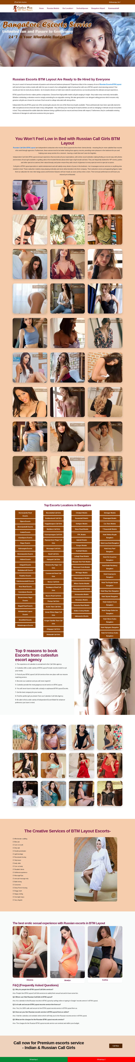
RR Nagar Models (81, 572)
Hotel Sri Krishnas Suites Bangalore (109, 634)
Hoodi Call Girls (53, 554)
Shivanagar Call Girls (53, 548)
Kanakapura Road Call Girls (53, 588)
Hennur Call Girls (53, 582)
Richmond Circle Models (81, 567)
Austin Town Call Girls (53, 606)
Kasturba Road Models (81, 605)
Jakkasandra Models (81, 616)
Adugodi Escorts (25, 565)
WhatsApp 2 (101, 1059)
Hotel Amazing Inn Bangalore (110, 575)
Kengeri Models (81, 545)
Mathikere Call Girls (53, 529)
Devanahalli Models (81, 518)
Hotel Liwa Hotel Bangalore (110, 543)
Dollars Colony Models (81, 611)
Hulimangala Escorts (25, 548)
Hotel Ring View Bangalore (110, 591)
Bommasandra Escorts (25, 554)
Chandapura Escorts (25, 537)
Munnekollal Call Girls (53, 513)
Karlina (105, 980)
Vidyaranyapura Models (82, 578)
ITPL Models (81, 534)
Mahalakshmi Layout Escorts (25, 613)
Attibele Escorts (25, 559)
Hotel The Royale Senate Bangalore (109, 584)
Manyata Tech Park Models (82, 562)
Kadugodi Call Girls (53, 559)
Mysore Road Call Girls (53, 596)
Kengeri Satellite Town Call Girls (53, 622)
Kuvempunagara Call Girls (53, 534)
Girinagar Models (110, 513)
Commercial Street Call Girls (53, 574)
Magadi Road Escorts (25, 606)
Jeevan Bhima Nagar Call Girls (53, 613)
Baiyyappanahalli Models (81, 589)
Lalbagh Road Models (81, 556)
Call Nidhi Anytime (21, 2)
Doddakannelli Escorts (25, 570)
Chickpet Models (81, 513)
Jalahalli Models (81, 540)
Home (41, 8)
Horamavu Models (81, 600)
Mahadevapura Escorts (25, 625)
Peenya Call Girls (53, 601)
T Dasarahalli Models (110, 529)
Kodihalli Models (81, 551)
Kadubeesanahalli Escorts (25, 581)
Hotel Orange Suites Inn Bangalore (110, 612)
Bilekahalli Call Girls (53, 634)
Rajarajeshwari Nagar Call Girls (53, 541)
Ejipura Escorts (25, 521)
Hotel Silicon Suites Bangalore (109, 620)
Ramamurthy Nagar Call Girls (53, 566)
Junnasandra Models (82, 594)
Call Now (116, 1046)
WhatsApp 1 (34, 1059)
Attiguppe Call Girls (53, 629)
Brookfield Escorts (25, 620)
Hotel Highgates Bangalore (110, 627)
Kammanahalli (113, 8)
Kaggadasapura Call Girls (53, 524)
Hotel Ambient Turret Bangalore (110, 603)
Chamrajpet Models (109, 518)
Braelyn (67, 980)
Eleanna (30, 980)
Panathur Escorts (25, 576)
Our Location (67, 8)
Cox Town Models (110, 524)
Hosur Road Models (81, 529)
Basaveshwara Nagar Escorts (25, 599)
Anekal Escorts (25, 532)
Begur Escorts (25, 543)
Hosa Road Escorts (25, 586)
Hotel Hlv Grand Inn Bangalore (109, 558)
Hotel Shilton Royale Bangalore (110, 536)
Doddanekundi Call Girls (53, 518)
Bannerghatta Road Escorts (25, 514)
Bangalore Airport (98, 8)
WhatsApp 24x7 (115, 2)
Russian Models (53, 8)
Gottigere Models (81, 524)
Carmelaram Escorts (25, 592)
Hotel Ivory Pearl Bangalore (109, 550)
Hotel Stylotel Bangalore (110, 596)
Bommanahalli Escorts (25, 527)
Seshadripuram (82, 8)
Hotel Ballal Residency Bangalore (109, 567)
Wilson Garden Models (81, 583)
